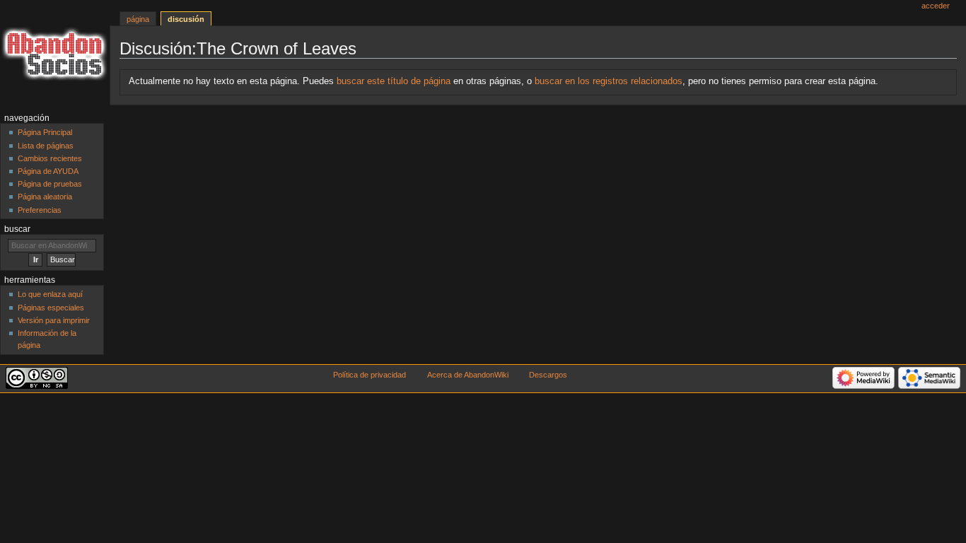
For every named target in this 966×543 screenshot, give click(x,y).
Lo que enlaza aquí (50, 294)
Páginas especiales (51, 307)
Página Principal (45, 132)
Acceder (935, 5)
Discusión (186, 19)
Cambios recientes (50, 158)
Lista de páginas (46, 145)
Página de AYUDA (48, 171)
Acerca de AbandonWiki (467, 374)
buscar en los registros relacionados (608, 81)
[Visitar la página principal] (55, 55)
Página (138, 19)
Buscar (17, 229)
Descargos (548, 374)
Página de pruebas (50, 184)
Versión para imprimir (54, 320)
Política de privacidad (369, 374)
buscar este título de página (393, 81)
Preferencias (40, 210)
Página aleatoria (45, 196)
